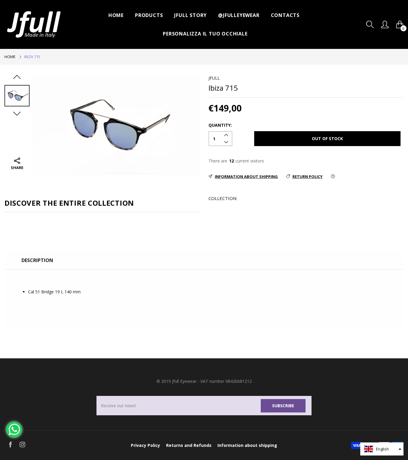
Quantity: (220, 125)
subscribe (283, 405)
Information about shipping (247, 445)
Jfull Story (190, 15)
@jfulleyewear (238, 15)
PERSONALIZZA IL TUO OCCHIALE (205, 33)
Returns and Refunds (188, 445)
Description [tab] (37, 260)
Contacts (285, 15)
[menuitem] (116, 15)
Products (149, 15)
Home (116, 15)
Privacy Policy (145, 445)
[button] (382, 449)
